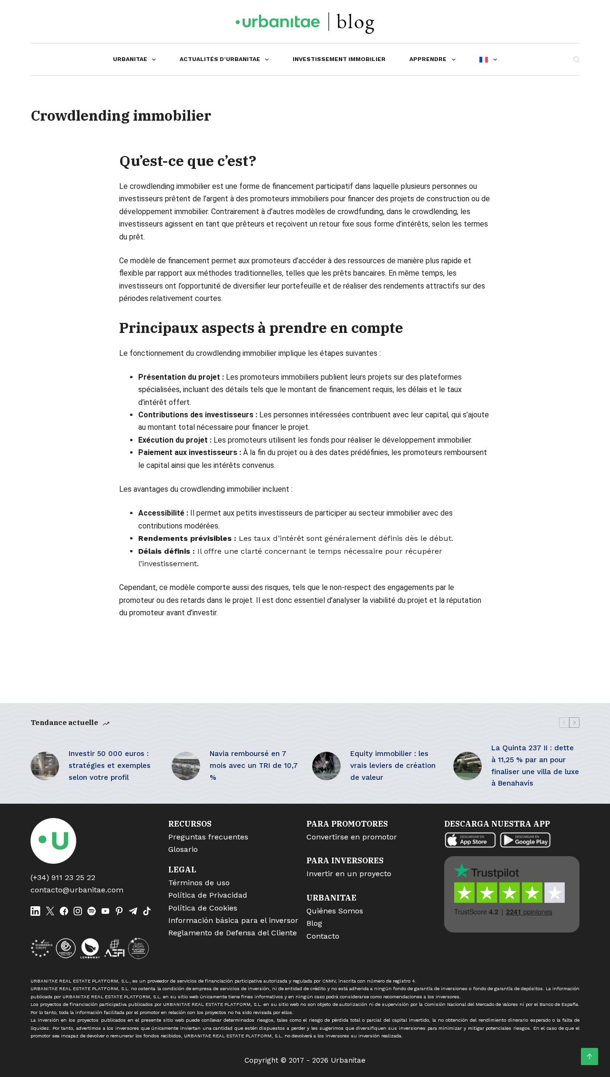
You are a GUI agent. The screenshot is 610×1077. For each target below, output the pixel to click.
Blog (314, 923)
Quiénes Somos (334, 910)
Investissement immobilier (339, 59)
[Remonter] (589, 1056)
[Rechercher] (576, 59)
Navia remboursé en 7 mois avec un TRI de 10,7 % (254, 765)
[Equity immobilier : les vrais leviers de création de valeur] (326, 766)
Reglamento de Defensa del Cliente (232, 932)
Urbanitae (130, 59)
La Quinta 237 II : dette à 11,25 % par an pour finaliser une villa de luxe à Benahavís (535, 765)
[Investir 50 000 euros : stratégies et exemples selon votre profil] (44, 766)
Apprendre (428, 59)
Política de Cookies (202, 907)
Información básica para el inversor (233, 920)
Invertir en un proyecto (348, 873)
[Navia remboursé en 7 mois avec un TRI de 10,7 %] (186, 766)
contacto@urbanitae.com (76, 889)
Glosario (183, 849)
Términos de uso (199, 882)
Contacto (322, 936)
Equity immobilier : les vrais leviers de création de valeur (393, 765)
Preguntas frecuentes (208, 836)
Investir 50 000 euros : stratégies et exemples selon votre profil (110, 765)
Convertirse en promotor (351, 836)
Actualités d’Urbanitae (220, 59)
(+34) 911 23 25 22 (62, 877)
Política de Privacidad (207, 895)
